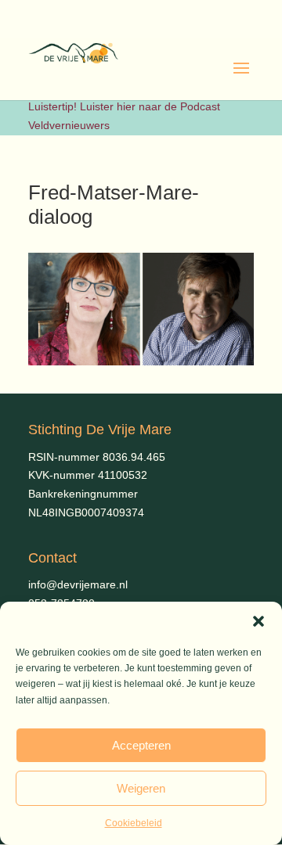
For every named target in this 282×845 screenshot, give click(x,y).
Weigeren (141, 788)
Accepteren (141, 745)
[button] (258, 621)
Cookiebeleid (133, 823)
